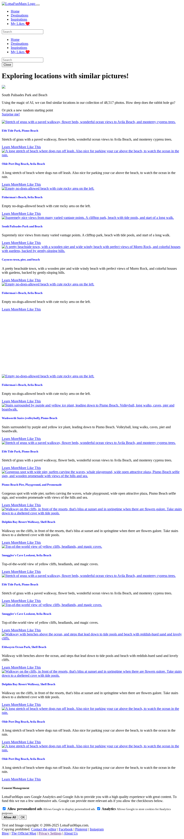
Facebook (66, 829)
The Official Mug (23, 833)
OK (23, 817)
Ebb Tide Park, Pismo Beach (20, 130)
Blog (5, 833)
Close (7, 64)
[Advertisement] (92, 342)
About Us (71, 833)
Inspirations (19, 19)
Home (15, 11)
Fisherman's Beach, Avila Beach (22, 197)
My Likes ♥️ (20, 24)
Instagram (97, 829)
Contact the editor (43, 829)
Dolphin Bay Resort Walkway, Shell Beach (28, 522)
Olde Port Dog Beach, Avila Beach (23, 163)
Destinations (19, 15)
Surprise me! (11, 114)
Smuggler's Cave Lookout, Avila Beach (26, 555)
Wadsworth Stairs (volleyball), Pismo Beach (29, 418)
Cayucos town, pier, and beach (21, 259)
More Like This (30, 147)
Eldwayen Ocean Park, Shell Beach (24, 647)
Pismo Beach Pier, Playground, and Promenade (32, 484)
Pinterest (81, 829)
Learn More (10, 147)
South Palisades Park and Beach (22, 226)
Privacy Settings (50, 833)
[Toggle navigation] (38, 5)
